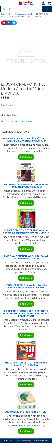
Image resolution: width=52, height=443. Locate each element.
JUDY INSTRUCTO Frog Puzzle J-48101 (26, 411)
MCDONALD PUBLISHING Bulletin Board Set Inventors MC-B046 (26, 257)
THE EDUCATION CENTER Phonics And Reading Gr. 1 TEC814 (26, 364)
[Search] (47, 9)
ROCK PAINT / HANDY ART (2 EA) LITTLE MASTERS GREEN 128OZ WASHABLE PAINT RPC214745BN (26, 313)
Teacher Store (7, 14)
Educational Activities (24, 14)
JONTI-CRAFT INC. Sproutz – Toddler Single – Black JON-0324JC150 (26, 286)
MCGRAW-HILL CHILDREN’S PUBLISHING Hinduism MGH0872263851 (26, 185)
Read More (26, 157)
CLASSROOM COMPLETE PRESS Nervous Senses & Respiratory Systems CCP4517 (26, 231)
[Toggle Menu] (3, 3)
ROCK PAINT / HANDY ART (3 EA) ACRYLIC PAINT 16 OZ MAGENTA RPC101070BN (26, 139)
